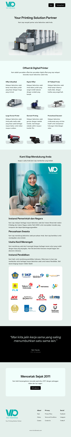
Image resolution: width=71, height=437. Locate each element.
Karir (51, 5)
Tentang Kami (60, 5)
